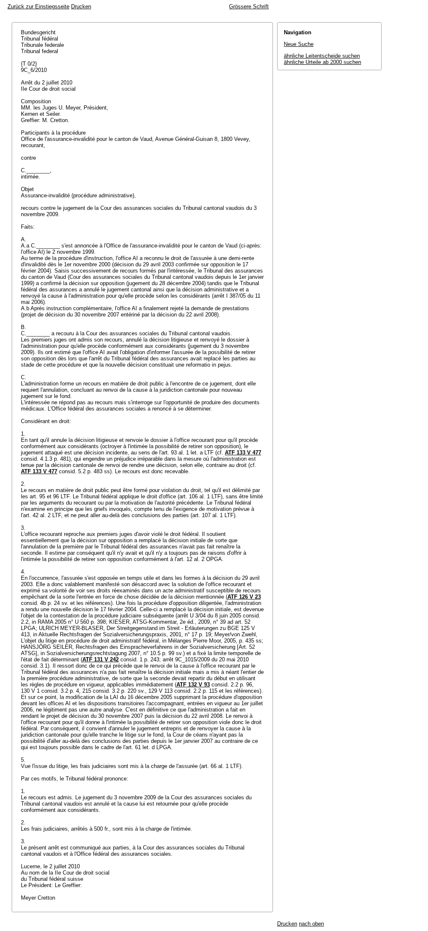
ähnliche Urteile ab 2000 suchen (322, 62)
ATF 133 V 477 (243, 452)
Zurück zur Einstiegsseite (38, 6)
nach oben (311, 924)
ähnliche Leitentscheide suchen (322, 56)
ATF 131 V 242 (100, 659)
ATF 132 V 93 (193, 684)
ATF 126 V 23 (244, 597)
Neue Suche (298, 44)
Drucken (81, 6)
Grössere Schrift (249, 6)
